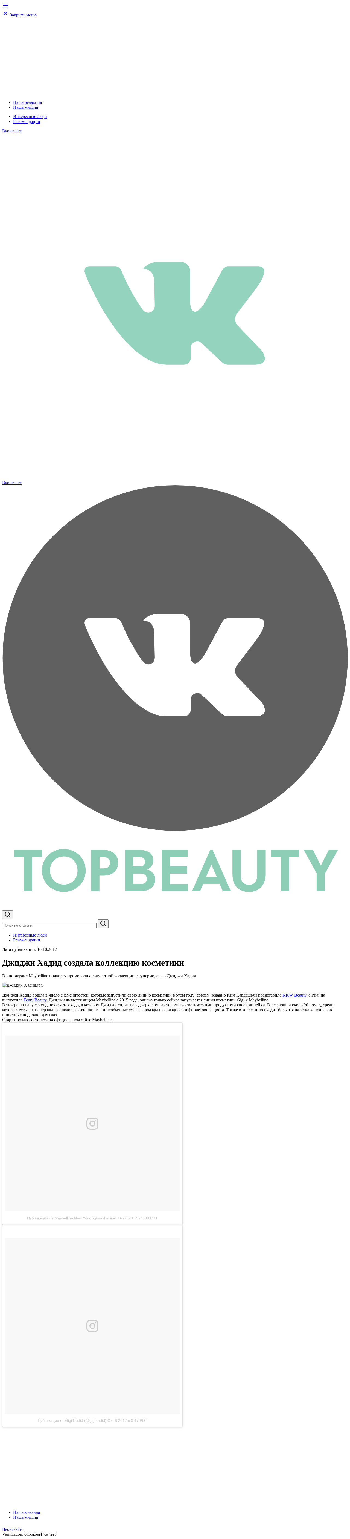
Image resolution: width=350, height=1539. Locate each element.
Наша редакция (27, 102)
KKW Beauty (294, 995)
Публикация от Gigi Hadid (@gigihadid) (72, 1420)
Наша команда (26, 1512)
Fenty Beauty (35, 1000)
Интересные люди (30, 116)
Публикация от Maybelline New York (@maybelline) (72, 1218)
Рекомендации (26, 121)
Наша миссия (25, 107)
